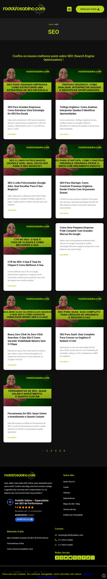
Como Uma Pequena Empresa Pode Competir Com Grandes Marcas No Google (76, 231)
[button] (69, 9)
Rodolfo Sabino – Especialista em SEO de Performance (31, 502)
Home (51, 24)
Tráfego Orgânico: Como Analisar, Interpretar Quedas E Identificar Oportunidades (79, 110)
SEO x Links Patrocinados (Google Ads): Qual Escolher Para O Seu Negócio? (27, 186)
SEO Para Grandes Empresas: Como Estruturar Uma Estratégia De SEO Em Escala (26, 110)
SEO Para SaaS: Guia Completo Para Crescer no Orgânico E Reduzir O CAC (77, 337)
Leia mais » (12, 134)
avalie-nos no (23, 519)
